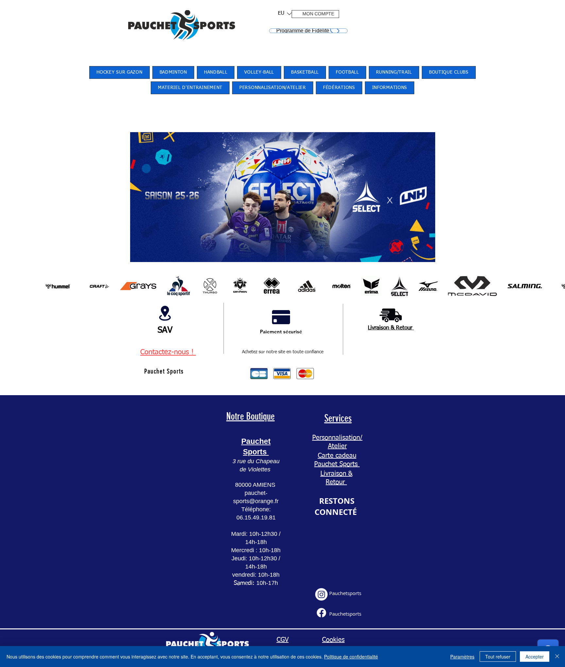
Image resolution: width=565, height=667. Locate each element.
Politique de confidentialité (351, 656)
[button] (283, 13)
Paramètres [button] (462, 656)
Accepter (534, 656)
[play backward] (45, 286)
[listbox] (285, 13)
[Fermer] (557, 656)
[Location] (165, 313)
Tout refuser (497, 656)
